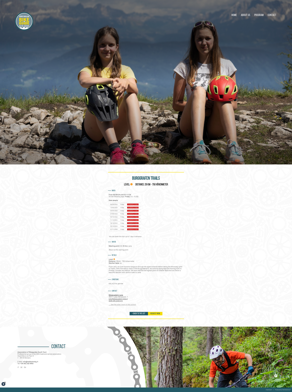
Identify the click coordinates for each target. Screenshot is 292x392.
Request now (155, 313)
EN (25, 367)
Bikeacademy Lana (116, 295)
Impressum (269, 389)
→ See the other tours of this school (122, 305)
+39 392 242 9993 (26, 364)
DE (21, 367)
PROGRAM (259, 15)
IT (18, 367)
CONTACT (272, 15)
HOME (234, 15)
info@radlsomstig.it (30, 362)
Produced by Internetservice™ (283, 389)
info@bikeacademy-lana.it (118, 299)
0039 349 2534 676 (116, 301)
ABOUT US (245, 15)
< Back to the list (139, 313)
